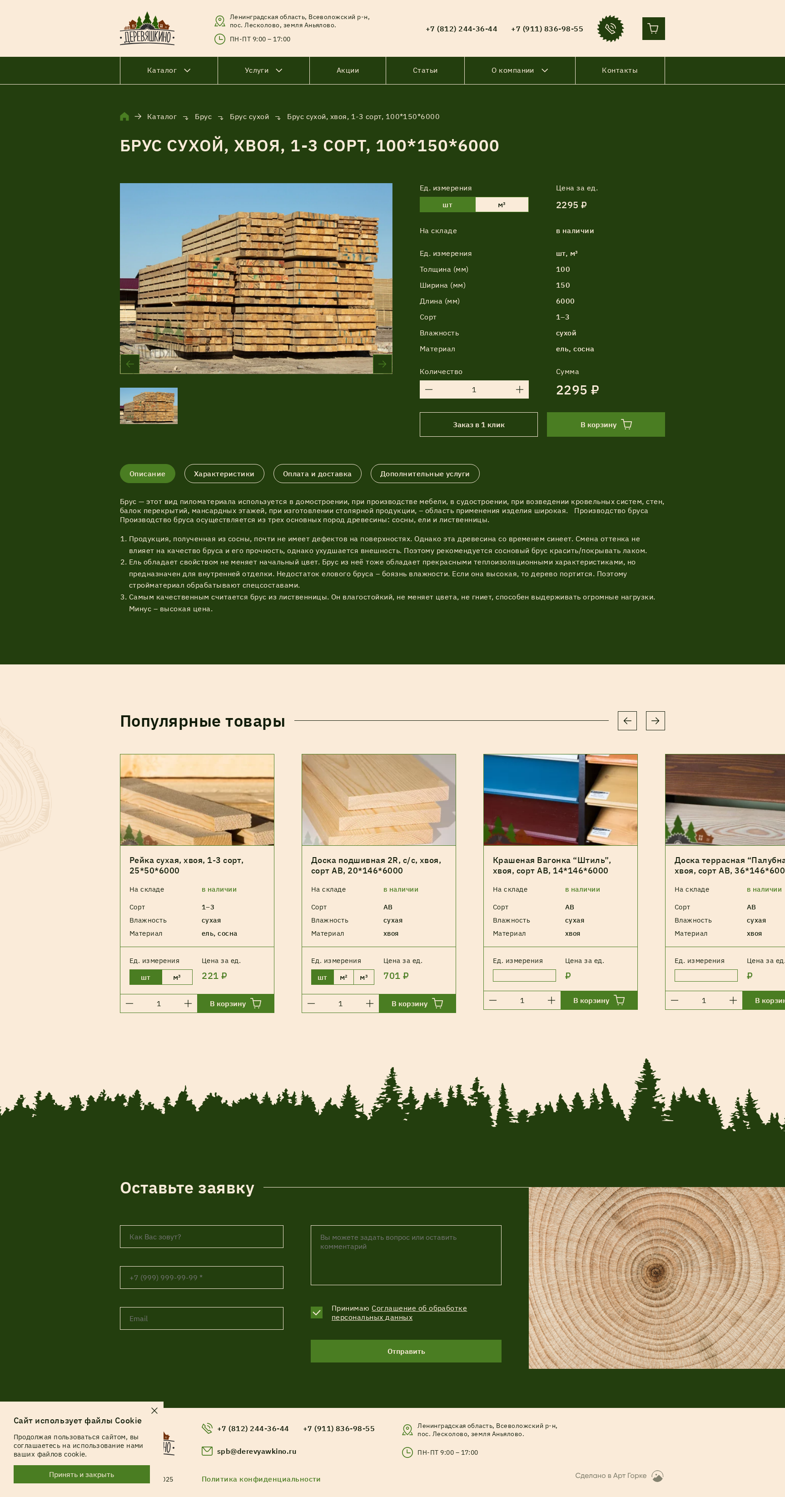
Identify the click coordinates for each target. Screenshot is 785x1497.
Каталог (162, 116)
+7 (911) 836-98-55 (339, 1428)
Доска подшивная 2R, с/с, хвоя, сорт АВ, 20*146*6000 (376, 865)
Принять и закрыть (82, 1474)
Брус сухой (249, 116)
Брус (203, 116)
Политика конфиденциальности (261, 1478)
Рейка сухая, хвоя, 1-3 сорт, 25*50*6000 (186, 865)
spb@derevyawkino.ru (256, 1451)
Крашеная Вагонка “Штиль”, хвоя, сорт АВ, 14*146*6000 (552, 865)
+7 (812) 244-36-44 (253, 1428)
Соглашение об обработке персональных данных (399, 1312)
